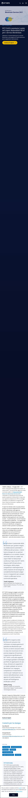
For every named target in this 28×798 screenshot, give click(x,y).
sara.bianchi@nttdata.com (9, 729)
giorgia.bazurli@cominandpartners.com (12, 736)
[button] (21, 3)
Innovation (12, 749)
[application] (14, 792)
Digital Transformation (8, 754)
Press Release (6, 747)
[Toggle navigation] (26, 3)
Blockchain (5, 749)
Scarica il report (9, 43)
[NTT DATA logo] (5, 3)
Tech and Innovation (16, 747)
